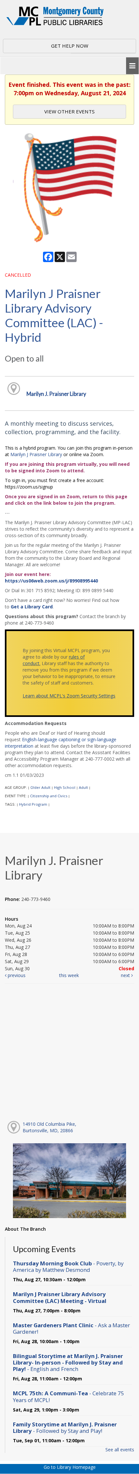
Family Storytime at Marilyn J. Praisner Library (65, 1427)
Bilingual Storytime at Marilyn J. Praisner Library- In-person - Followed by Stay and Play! (68, 1362)
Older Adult (40, 787)
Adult (83, 787)
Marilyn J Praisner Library (36, 454)
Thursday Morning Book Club (68, 1266)
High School (64, 787)
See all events (119, 1449)
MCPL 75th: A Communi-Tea (68, 1396)
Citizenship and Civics (48, 795)
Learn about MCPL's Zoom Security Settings (69, 696)
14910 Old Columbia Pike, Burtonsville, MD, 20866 (49, 1127)
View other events (69, 111)
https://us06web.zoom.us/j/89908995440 (51, 581)
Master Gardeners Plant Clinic (71, 1328)
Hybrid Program (33, 804)
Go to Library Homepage (70, 1467)
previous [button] (16, 975)
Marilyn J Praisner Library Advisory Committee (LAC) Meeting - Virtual (59, 1297)
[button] (132, 66)
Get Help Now (69, 45)
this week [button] (69, 975)
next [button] (126, 975)
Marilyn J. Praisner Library (56, 394)
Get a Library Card (32, 607)
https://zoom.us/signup (29, 487)
